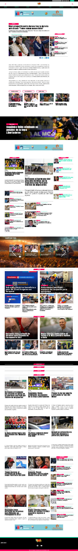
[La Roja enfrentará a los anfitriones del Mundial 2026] (52, 38)
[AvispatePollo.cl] (5, 4)
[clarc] (52, 43)
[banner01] (39, 16)
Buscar (72, 0)
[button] (15, 91)
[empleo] (7, 193)
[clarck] (52, 49)
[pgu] (7, 200)
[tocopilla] (7, 207)
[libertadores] (7, 229)
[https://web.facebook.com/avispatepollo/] (37, 546)
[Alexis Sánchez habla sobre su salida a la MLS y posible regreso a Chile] (56, 196)
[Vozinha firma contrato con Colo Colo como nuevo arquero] (52, 54)
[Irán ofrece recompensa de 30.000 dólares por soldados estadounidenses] (53, 517)
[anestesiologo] (53, 509)
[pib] (56, 161)
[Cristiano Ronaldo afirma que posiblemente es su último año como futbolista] (7, 222)
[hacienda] (56, 187)
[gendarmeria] (7, 214)
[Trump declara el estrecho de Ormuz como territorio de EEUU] (56, 169)
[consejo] (56, 178)
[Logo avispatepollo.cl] (39, 4)
